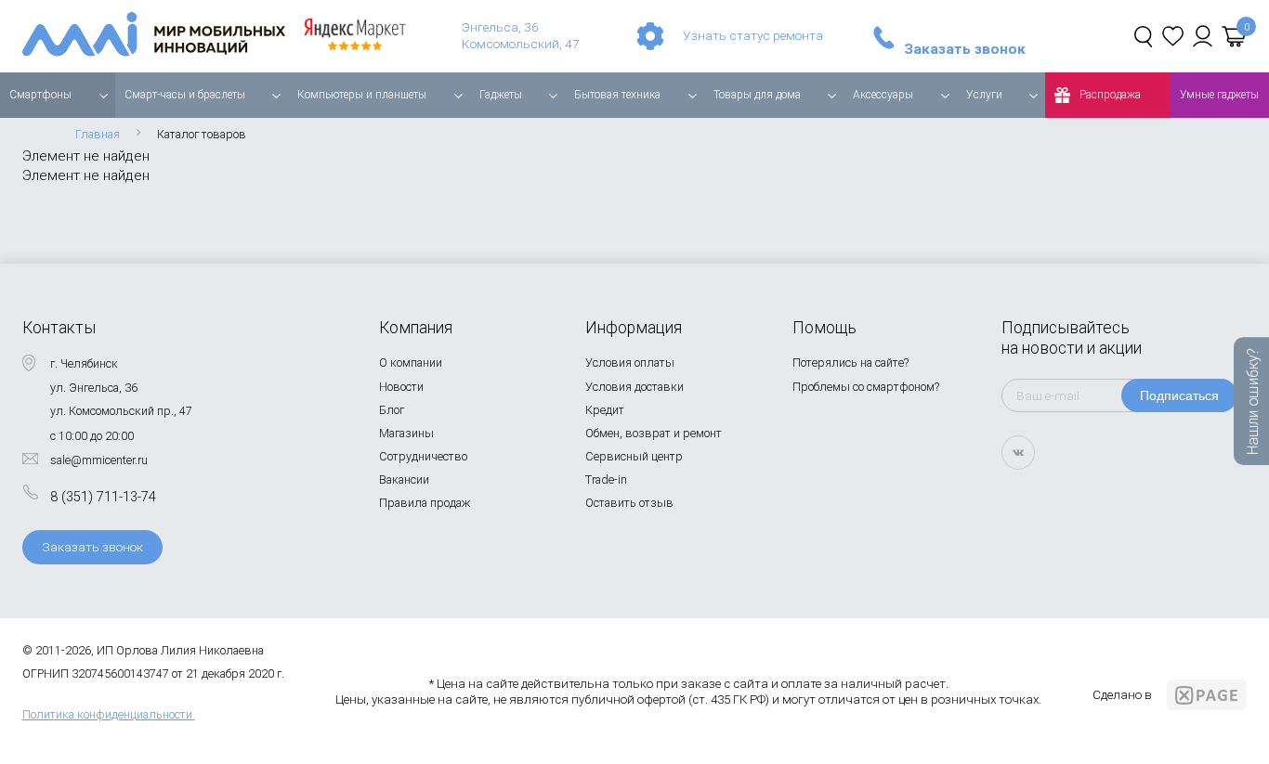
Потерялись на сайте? (850, 362)
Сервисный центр (634, 456)
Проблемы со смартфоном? (865, 387)
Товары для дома (757, 94)
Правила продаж (424, 503)
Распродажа (1110, 94)
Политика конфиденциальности (107, 714)
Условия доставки (634, 387)
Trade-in (606, 479)
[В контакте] (1018, 452)
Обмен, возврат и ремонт (653, 433)
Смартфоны (40, 94)
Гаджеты (500, 94)
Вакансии (404, 479)
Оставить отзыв (629, 503)
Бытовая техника (617, 94)
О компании (410, 362)
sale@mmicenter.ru (99, 460)
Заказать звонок (965, 50)
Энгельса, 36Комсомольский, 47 (521, 35)
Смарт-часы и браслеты (184, 94)
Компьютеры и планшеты (361, 94)
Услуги (984, 94)
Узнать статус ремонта (753, 35)
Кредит (604, 410)
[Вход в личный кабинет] (1202, 36)
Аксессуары (883, 94)
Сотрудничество (423, 456)
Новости (401, 387)
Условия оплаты (629, 362)
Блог (391, 410)
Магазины (406, 433)
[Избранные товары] (1173, 36)
